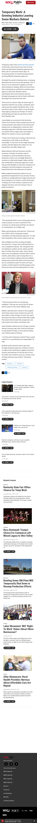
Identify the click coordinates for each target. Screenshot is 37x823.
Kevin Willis (6, 590)
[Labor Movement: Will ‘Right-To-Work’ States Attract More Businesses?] (17, 612)
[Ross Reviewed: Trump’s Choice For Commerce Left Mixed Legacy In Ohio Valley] (17, 516)
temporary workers (12, 367)
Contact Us (6, 789)
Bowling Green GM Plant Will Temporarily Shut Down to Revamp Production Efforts (18, 583)
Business (9, 363)
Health (5, 674)
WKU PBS (6, 797)
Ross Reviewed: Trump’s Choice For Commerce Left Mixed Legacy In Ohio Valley (18, 532)
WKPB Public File (7, 775)
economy (24, 367)
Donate (31, 2)
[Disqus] (18, 730)
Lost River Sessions (8, 800)
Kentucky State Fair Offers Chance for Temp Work (17, 489)
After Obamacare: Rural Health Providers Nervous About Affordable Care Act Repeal (17, 681)
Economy (5, 527)
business (19, 363)
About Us (5, 786)
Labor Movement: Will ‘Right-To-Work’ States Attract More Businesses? (18, 629)
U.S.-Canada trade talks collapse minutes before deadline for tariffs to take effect (24, 387)
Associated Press (7, 494)
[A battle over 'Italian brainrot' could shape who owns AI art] (7, 428)
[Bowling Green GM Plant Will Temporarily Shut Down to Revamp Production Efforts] (17, 567)
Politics (5, 623)
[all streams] (34, 821)
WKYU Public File (7, 771)
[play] (3, 821)
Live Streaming (7, 793)
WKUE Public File (7, 782)
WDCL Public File (7, 778)
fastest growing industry (25, 65)
